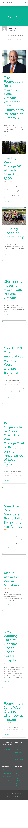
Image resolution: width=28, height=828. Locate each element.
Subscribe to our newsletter (7, 748)
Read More (6, 135)
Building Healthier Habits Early (14, 233)
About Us (18, 749)
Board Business (20, 759)
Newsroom (19, 752)
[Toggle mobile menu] (25, 2)
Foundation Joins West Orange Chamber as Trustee (14, 711)
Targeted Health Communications (20, 784)
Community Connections (19, 779)
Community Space (19, 774)
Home (17, 745)
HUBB (17, 769)
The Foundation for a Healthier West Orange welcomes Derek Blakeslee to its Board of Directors (14, 98)
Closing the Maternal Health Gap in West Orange (13, 290)
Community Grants (6, 781)
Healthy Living (6, 769)
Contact (18, 756)
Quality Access (7, 773)
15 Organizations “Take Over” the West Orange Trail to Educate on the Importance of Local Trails (14, 443)
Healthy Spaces (7, 776)
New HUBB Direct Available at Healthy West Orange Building (13, 360)
